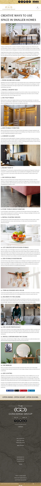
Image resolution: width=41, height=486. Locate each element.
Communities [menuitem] (20, 461)
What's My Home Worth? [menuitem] (20, 477)
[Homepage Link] (8, 7)
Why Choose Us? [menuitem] (20, 438)
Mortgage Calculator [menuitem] (20, 479)
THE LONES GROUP (37, 483)
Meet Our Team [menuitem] (20, 440)
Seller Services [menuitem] (20, 459)
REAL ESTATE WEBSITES (29, 483)
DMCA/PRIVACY (21, 483)
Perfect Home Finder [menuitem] (20, 475)
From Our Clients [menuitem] (20, 442)
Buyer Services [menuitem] (20, 457)
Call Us (16, 417)
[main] (20, 203)
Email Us (24, 417)
